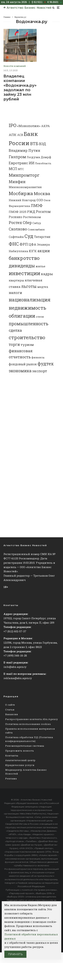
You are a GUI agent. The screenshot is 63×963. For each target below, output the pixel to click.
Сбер (27, 222)
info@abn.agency (15, 667)
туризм (27, 344)
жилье (40, 266)
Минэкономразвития (25, 187)
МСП (13, 169)
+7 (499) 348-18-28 (15, 655)
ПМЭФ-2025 (17, 212)
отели (40, 316)
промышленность (28, 324)
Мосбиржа (21, 193)
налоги (15, 292)
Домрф (46, 157)
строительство (27, 337)
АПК (12, 134)
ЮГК (33, 251)
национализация (29, 299)
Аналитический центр (20, 760)
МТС (21, 169)
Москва (42, 193)
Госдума (33, 157)
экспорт (39, 370)
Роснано (15, 217)
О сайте (10, 704)
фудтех (46, 364)
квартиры (16, 280)
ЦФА (32, 244)
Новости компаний (15, 66)
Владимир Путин (24, 150)
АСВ (20, 135)
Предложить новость (19, 750)
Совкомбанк (36, 229)
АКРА (45, 126)
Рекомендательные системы (24, 745)
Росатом (43, 211)
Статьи (10, 709)
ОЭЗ (39, 200)
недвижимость (27, 307)
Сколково (18, 228)
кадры (47, 273)
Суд (28, 236)
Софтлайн (16, 237)
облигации (22, 316)
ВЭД (42, 144)
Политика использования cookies (28, 724)
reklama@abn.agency (18, 678)
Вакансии (11, 714)
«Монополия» (28, 126)
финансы (38, 357)
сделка (15, 330)
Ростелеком (32, 217)
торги (14, 344)
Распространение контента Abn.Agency (31, 719)
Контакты (11, 755)
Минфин (17, 181)
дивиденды (22, 266)
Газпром (17, 156)
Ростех (15, 222)
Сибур (36, 223)
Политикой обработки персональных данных (31, 936)
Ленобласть (43, 163)
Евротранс (18, 163)
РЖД (31, 211)
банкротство (24, 258)
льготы (29, 286)
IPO (12, 125)
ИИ (31, 162)
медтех (42, 287)
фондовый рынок (23, 364)
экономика (20, 370)
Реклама (11, 778)
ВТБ (34, 143)
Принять (15, 954)
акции (43, 250)
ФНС (14, 244)
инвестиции (24, 273)
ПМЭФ (37, 205)
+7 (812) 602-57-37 (15, 631)
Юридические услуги (19, 765)
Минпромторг (24, 175)
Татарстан (42, 237)
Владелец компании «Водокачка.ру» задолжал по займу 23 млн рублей (20, 87)
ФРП (24, 244)
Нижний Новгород (22, 200)
